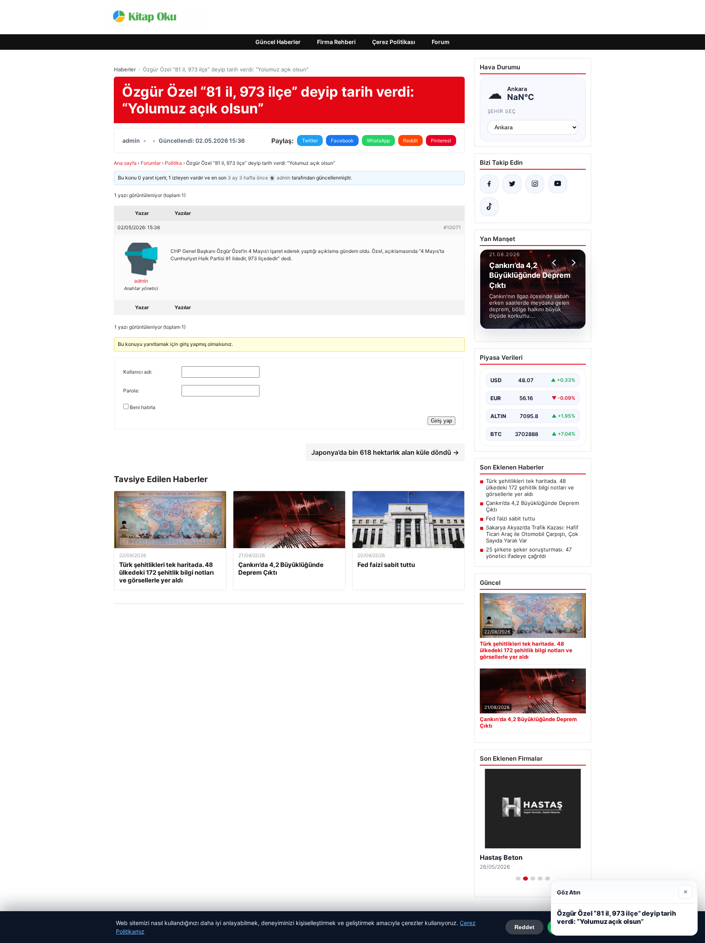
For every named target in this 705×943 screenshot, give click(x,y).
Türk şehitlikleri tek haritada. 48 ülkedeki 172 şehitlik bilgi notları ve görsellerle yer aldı (530, 487)
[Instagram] (534, 184)
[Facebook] (489, 184)
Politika (173, 163)
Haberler (125, 69)
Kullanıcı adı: (137, 372)
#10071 (452, 227)
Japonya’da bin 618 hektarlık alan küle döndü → (385, 452)
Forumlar (151, 163)
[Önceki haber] (555, 263)
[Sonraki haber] (572, 263)
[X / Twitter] (512, 184)
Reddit (410, 140)
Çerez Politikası (393, 41)
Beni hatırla (142, 407)
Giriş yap (441, 421)
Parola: (131, 390)
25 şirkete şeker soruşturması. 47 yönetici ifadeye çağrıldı (529, 552)
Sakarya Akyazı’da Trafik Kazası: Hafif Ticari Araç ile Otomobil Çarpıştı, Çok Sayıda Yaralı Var (532, 534)
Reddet (524, 927)
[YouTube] (557, 184)
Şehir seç (502, 111)
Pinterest (441, 140)
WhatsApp (378, 140)
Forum (441, 41)
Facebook (342, 140)
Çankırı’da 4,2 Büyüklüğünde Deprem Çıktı (532, 506)
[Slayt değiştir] (518, 879)
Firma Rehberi (336, 41)
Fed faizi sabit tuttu (510, 518)
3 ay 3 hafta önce (248, 178)
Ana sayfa (125, 163)
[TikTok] (489, 206)
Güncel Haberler (278, 41)
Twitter (310, 140)
